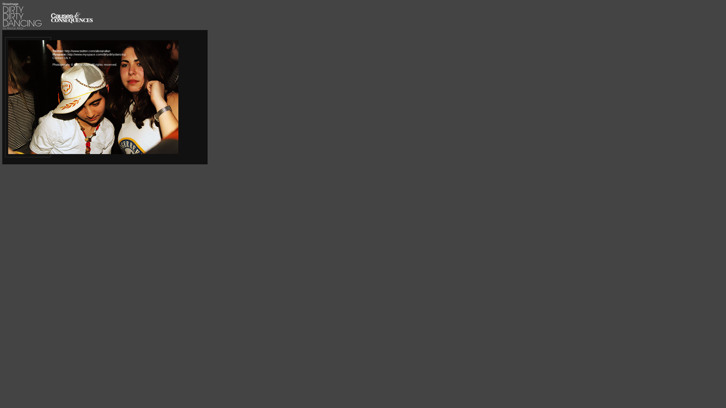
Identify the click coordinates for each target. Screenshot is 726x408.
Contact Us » (61, 58)
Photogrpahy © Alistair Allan (71, 64)
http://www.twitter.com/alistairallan (87, 51)
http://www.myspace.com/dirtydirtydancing (96, 54)
